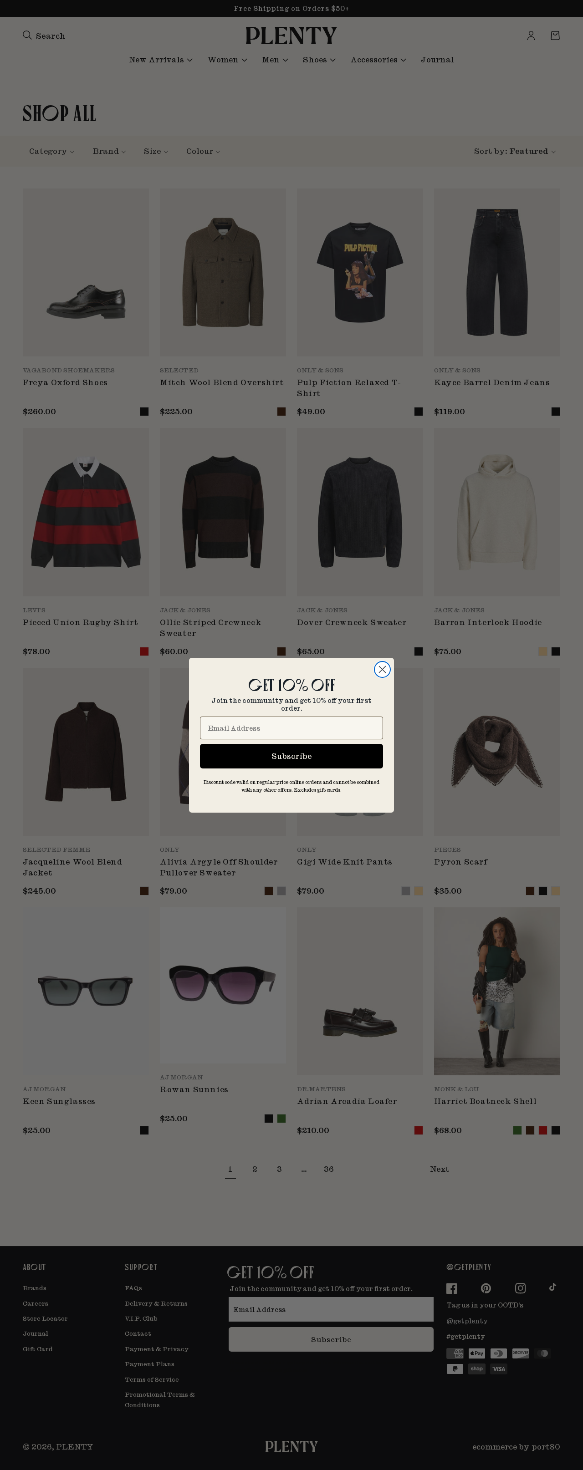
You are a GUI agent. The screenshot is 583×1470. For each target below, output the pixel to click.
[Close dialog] (382, 669)
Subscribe (291, 756)
